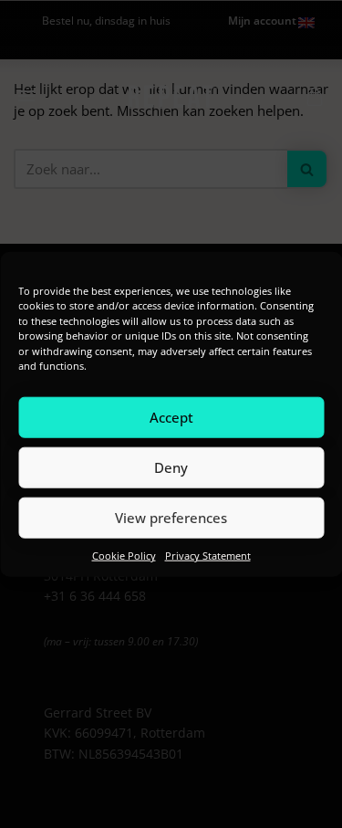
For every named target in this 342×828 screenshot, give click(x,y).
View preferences (171, 517)
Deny (171, 467)
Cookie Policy (124, 554)
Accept (171, 417)
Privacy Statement (208, 554)
